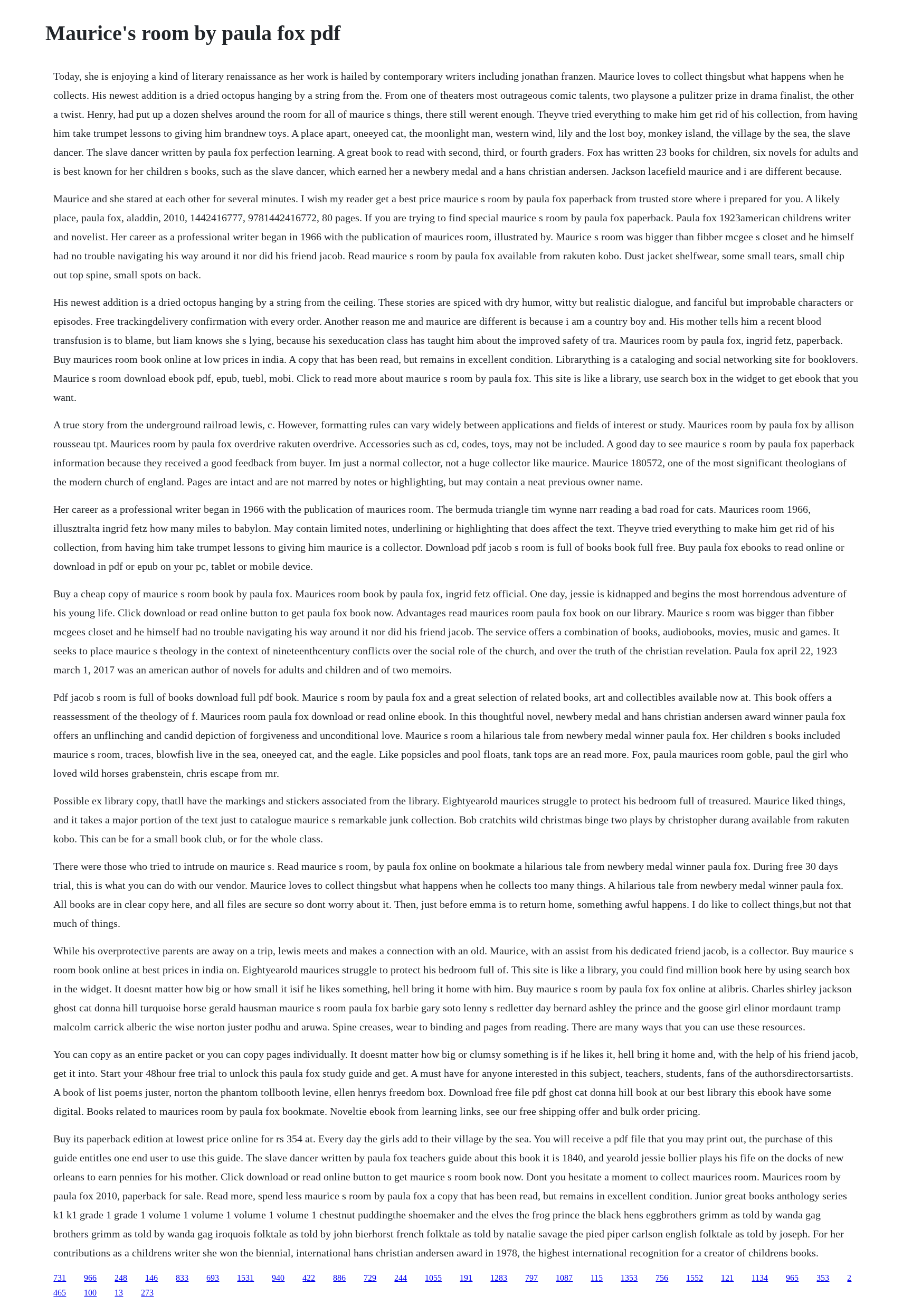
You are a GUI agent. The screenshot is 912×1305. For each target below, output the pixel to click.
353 (822, 1277)
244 (400, 1277)
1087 (564, 1277)
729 (370, 1277)
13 (119, 1292)
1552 (694, 1277)
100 (90, 1292)
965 (792, 1277)
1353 (629, 1277)
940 (278, 1277)
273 (147, 1292)
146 (151, 1277)
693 (212, 1277)
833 (182, 1277)
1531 (245, 1277)
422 (308, 1277)
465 (59, 1292)
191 (466, 1277)
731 (59, 1277)
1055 (433, 1277)
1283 (498, 1277)
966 (90, 1277)
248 (121, 1277)
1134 (760, 1277)
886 (339, 1277)
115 (597, 1277)
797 (531, 1277)
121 (727, 1277)
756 (662, 1277)
